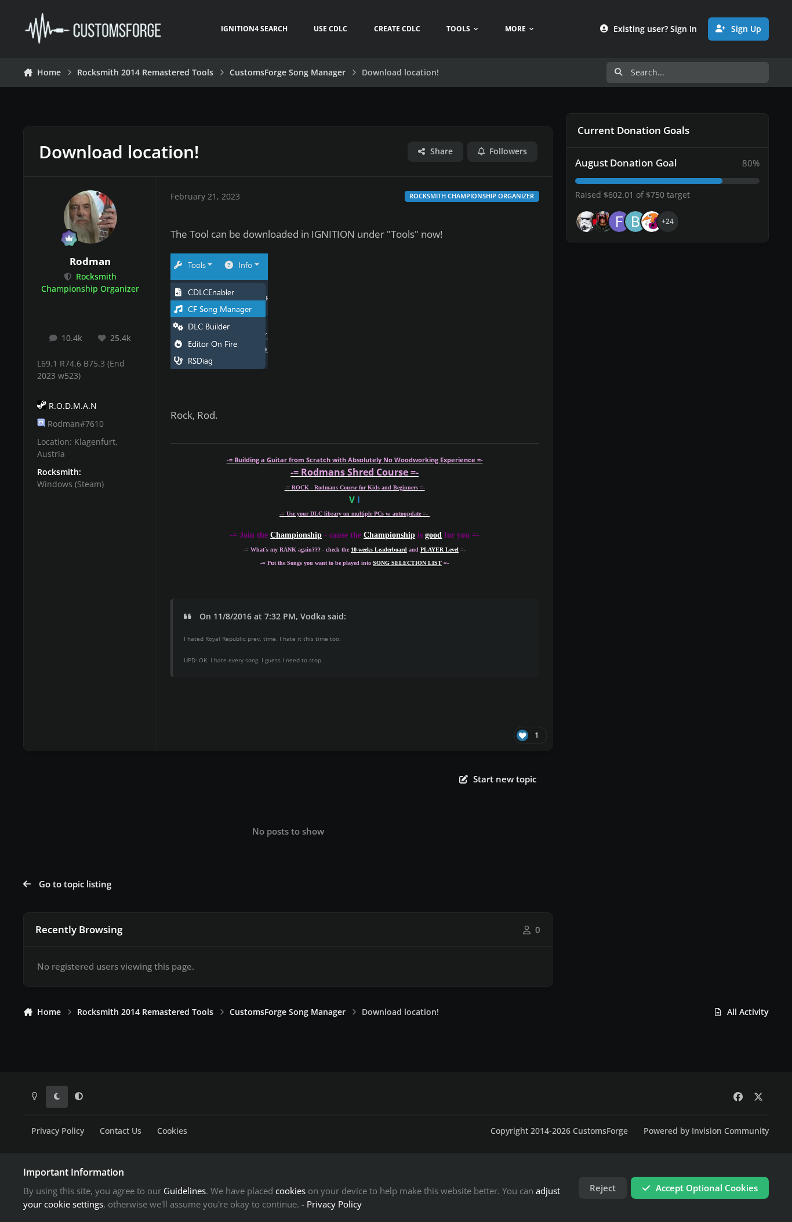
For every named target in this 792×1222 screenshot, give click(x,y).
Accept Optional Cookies (707, 1188)
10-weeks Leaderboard (379, 549)
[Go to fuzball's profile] (619, 221)
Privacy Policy (57, 1131)
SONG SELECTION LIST (407, 563)
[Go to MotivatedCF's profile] (651, 221)
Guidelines (185, 1190)
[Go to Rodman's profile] (90, 217)
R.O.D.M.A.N (73, 406)
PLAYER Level (439, 549)
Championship (296, 535)
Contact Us (120, 1131)
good (433, 535)
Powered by (706, 1131)
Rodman (90, 261)
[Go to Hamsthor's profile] (586, 221)
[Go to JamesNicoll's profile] (603, 221)
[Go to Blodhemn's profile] (635, 221)
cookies (290, 1190)
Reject (603, 1188)
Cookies (172, 1131)
